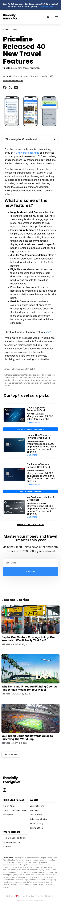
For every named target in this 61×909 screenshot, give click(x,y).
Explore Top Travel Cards (30, 524)
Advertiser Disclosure (13, 80)
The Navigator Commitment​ (21, 139)
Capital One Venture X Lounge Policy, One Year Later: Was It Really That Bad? (28, 639)
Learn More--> (46, 6)
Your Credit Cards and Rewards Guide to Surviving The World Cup (27, 737)
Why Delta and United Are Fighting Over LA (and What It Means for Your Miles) (29, 688)
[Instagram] (4, 790)
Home (5, 29)
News (14, 29)
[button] (4, 87)
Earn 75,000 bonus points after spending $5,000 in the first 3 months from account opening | (30, 5)
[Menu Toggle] (56, 17)
